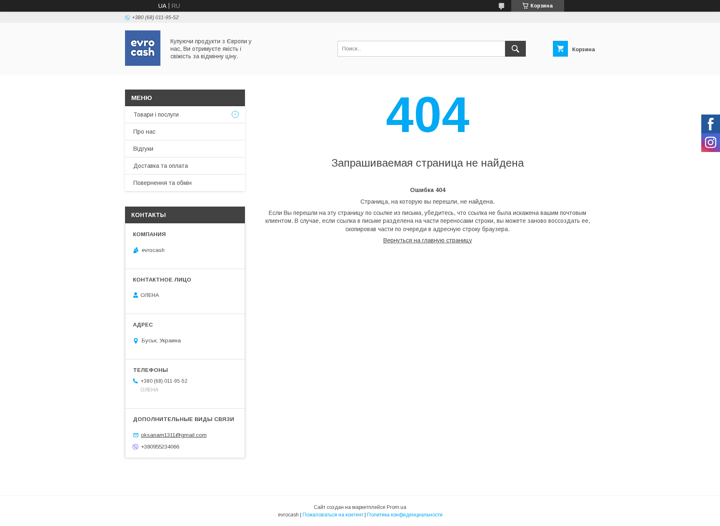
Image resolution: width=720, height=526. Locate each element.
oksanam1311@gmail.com (174, 435)
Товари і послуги (156, 114)
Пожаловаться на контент (332, 515)
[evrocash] (142, 63)
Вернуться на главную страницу (427, 240)
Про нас (144, 131)
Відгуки (143, 148)
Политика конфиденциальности (404, 515)
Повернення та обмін (162, 182)
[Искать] (515, 49)
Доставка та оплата (160, 165)
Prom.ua (396, 507)
